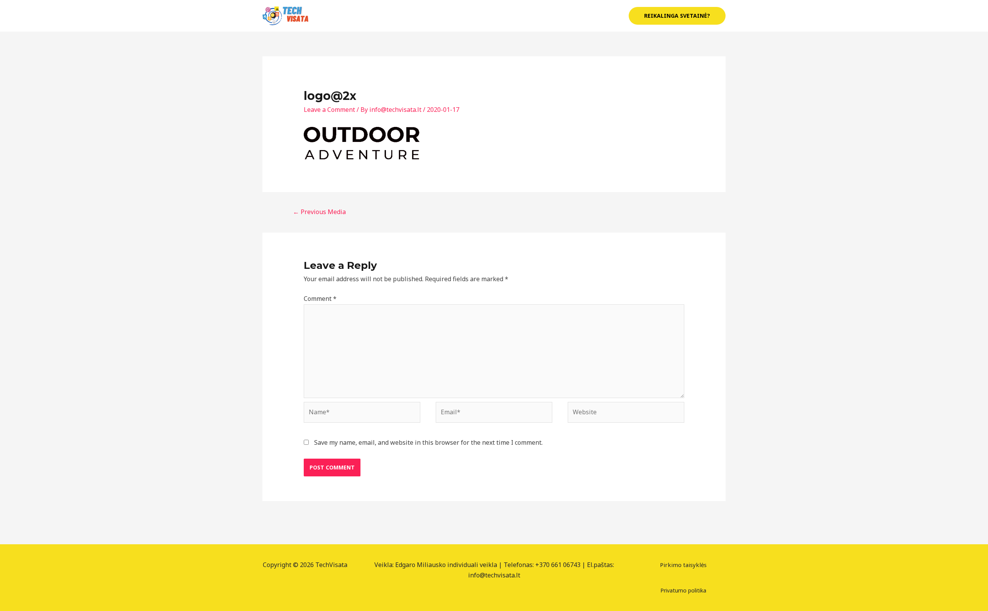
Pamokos (553, 16)
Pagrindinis (468, 16)
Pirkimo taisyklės (683, 565)
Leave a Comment (329, 109)
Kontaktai (601, 16)
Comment (320, 298)
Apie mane (512, 16)
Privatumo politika (683, 590)
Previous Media (319, 212)
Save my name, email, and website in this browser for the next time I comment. (428, 442)
